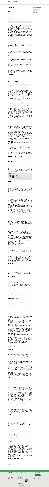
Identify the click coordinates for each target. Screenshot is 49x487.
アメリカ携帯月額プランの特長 (20, 478)
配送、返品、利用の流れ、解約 (20, 483)
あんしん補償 (36, 12)
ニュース (9, 479)
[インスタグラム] (37, 478)
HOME (16, 472)
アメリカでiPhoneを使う (19, 479)
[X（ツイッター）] (35, 478)
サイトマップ (39, 476)
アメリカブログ (38, 472)
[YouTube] (38, 478)
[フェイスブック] (34, 478)
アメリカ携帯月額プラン (19, 477)
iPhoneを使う (29, 472)
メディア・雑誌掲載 (10, 477)
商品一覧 (35, 472)
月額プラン (26, 472)
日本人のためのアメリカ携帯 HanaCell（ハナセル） (25, 485)
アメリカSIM (19, 472)
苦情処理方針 (26, 480)
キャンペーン (9, 478)
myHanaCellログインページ (22, 59)
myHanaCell (10, 174)
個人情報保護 (26, 479)
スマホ (32, 472)
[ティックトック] (40, 478)
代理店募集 (26, 481)
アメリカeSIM (22, 472)
